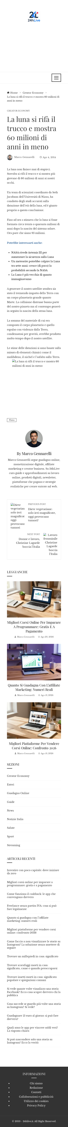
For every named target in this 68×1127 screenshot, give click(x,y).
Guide (10, 802)
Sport (10, 836)
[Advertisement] (34, 45)
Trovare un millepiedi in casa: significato (32, 956)
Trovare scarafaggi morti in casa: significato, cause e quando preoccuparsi (32, 967)
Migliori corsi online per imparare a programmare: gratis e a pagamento (34, 626)
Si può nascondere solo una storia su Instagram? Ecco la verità (29, 1041)
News (10, 810)
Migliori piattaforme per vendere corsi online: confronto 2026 (34, 745)
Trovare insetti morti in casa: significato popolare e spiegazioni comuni (32, 978)
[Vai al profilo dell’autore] (34, 438)
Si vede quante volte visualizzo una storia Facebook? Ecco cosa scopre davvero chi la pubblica (34, 992)
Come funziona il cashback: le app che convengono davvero (31, 895)
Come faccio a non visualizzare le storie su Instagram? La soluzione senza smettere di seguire (33, 944)
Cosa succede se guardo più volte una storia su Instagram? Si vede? (34, 1005)
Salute (11, 827)
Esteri (10, 784)
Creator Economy (18, 111)
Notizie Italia (15, 819)
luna (12, 420)
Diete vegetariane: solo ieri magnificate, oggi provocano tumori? (42, 512)
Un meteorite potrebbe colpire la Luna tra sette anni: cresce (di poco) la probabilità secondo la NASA (35, 266)
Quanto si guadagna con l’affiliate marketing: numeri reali (34, 687)
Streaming (13, 845)
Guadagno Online (18, 793)
